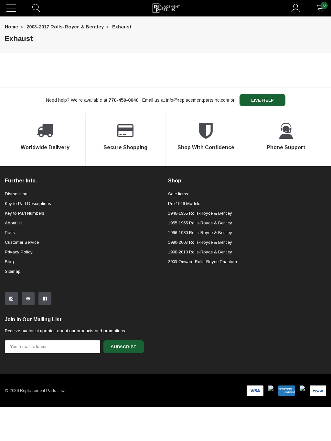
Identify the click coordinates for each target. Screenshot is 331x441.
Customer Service (22, 242)
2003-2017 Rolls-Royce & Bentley (65, 26)
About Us (14, 223)
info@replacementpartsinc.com (197, 100)
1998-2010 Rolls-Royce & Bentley (200, 252)
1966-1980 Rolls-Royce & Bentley (200, 232)
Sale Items (178, 193)
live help (262, 100)
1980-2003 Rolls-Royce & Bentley (200, 242)
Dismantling (16, 193)
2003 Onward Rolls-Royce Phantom (202, 261)
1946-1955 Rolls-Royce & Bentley (200, 213)
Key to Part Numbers (24, 213)
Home (11, 26)
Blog (9, 261)
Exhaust (122, 26)
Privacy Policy (19, 252)
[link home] (166, 8)
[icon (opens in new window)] (11, 298)
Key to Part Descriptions (28, 203)
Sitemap (13, 271)
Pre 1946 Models (184, 203)
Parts (10, 232)
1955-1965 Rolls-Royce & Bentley (200, 223)
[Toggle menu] (11, 8)
